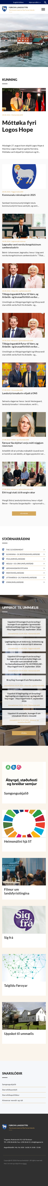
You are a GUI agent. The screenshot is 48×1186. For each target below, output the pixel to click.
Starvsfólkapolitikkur (10, 1095)
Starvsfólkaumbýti (9, 1090)
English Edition (18, 2)
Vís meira (24, 513)
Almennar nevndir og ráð (12, 1100)
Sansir (25, 1163)
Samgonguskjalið (9, 1084)
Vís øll (24, 733)
